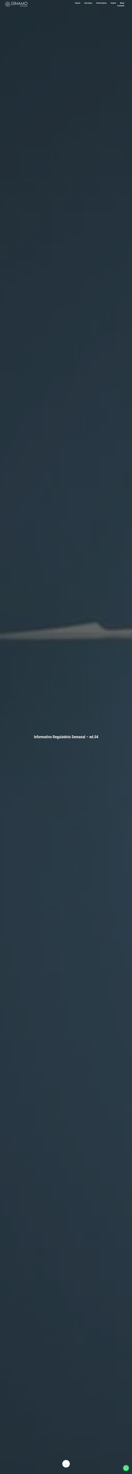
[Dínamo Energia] (16, 4)
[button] (126, 1468)
